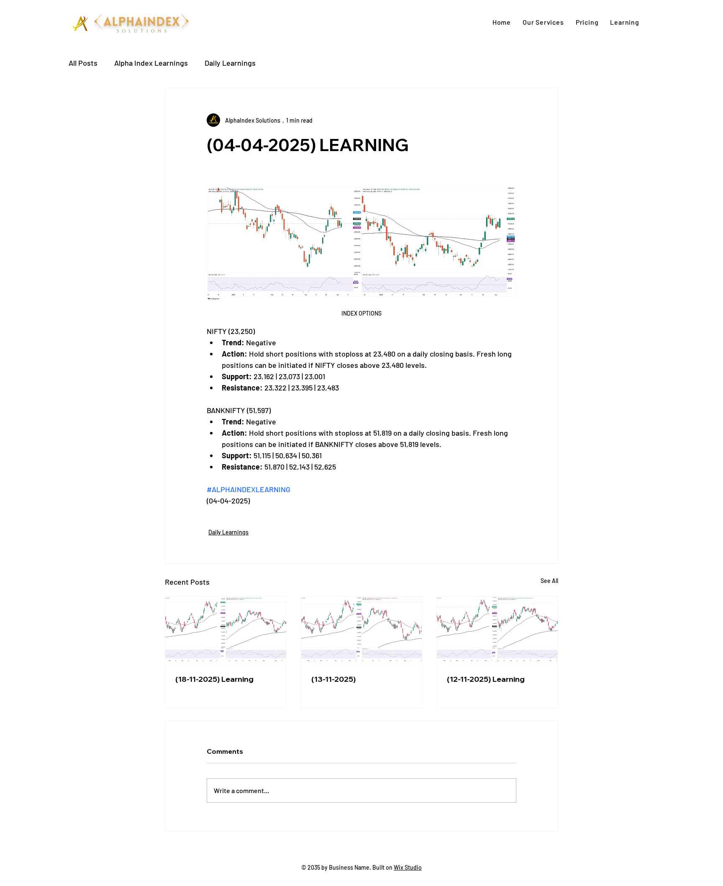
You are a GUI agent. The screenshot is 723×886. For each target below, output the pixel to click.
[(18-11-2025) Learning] (225, 630)
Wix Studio (408, 867)
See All (549, 580)
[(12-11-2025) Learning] (497, 630)
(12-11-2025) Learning (486, 679)
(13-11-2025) (333, 679)
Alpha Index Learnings (151, 62)
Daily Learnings (230, 62)
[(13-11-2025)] (361, 630)
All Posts (83, 62)
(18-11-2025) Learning (214, 679)
